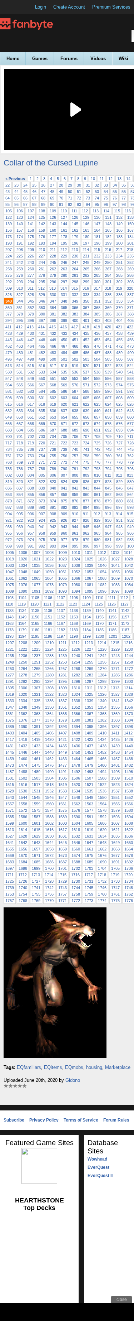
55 (115, 191)
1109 (87, 598)
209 (31, 249)
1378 (49, 720)
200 (119, 243)
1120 (34, 604)
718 (19, 443)
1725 (9, 881)
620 (64, 404)
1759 (89, 894)
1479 (89, 765)
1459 (9, 759)
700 (8, 436)
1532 (49, 791)
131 (108, 217)
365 (64, 307)
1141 (112, 610)
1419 (36, 739)
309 (8, 288)
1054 (102, 572)
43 (7, 191)
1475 (36, 765)
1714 (49, 875)
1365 (62, 714)
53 (97, 191)
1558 (23, 804)
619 (53, 404)
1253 (62, 662)
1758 (75, 894)
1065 (62, 578)
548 (19, 378)
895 (97, 507)
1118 (9, 604)
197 (86, 243)
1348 (23, 707)
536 (75, 372)
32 (97, 185)
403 (108, 320)
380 (42, 314)
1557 (9, 804)
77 (123, 198)
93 (79, 204)
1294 (49, 681)
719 (31, 443)
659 (119, 417)
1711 (9, 875)
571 (86, 385)
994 (64, 546)
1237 (36, 656)
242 (19, 262)
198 (97, 243)
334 (97, 295)
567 (42, 385)
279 (53, 275)
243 (31, 262)
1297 (89, 681)
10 (93, 179)
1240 (75, 656)
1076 (23, 585)
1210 (49, 643)
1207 (9, 643)
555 (97, 378)
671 (64, 423)
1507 (89, 778)
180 (86, 237)
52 (88, 191)
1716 (75, 875)
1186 (112, 630)
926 (64, 520)
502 (75, 359)
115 (117, 211)
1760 (102, 894)
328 (31, 295)
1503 (36, 778)
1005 (9, 552)
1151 (48, 617)
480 (19, 353)
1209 (36, 643)
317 (97, 288)
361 (19, 307)
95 (97, 204)
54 (106, 191)
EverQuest (98, 1167)
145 (75, 224)
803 (19, 475)
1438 (102, 746)
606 (97, 398)
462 (8, 346)
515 (31, 365)
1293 (36, 681)
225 (19, 256)
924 (42, 520)
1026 (102, 559)
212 (63, 249)
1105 (35, 598)
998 (108, 546)
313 (52, 288)
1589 (62, 817)
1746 (102, 888)
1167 (61, 623)
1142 (125, 610)
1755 (36, 894)
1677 (115, 855)
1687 (62, 862)
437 (108, 333)
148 (108, 224)
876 (75, 501)
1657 (36, 849)
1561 (62, 804)
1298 (102, 681)
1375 (9, 720)
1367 (89, 714)
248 (86, 262)
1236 (23, 656)
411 (8, 327)
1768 (23, 900)
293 (19, 282)
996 (86, 546)
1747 (115, 888)
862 (108, 494)
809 (86, 475)
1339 (89, 701)
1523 (115, 784)
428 (8, 333)
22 (7, 185)
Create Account (69, 7)
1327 (115, 694)
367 (86, 307)
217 (119, 249)
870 (8, 501)
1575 (62, 810)
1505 (62, 778)
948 (119, 527)
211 (53, 249)
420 (108, 327)
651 (31, 417)
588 (86, 391)
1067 (89, 578)
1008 (49, 552)
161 (64, 230)
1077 (36, 585)
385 (97, 314)
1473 (9, 765)
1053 (89, 572)
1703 (89, 868)
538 (97, 372)
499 (42, 359)
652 (42, 417)
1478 (75, 765)
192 (31, 243)
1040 (102, 565)
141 (31, 224)
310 (19, 288)
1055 (115, 572)
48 (52, 191)
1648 (102, 842)
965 (119, 533)
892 (64, 507)
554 (86, 378)
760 (108, 456)
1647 (89, 842)
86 (16, 204)
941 (42, 527)
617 (31, 404)
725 (97, 443)
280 (64, 275)
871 (19, 501)
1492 (75, 772)
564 (8, 385)
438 (119, 333)
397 (42, 320)
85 (7, 204)
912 (97, 514)
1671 (36, 855)
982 (119, 539)
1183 (74, 630)
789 (53, 469)
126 (53, 217)
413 (30, 327)
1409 (89, 733)
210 (42, 249)
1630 (49, 836)
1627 (9, 836)
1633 (89, 836)
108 (42, 211)
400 (75, 320)
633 (19, 411)
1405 (36, 733)
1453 (115, 752)
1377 (36, 720)
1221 (9, 649)
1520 (75, 784)
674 (97, 423)
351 (97, 301)
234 (119, 256)
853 (8, 494)
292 (8, 282)
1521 (89, 784)
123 (19, 217)
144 (64, 224)
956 (19, 533)
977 (64, 539)
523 (119, 365)
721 (53, 443)
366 (75, 307)
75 (106, 198)
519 (75, 365)
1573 (36, 810)
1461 (36, 759)
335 (108, 295)
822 (42, 481)
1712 (22, 875)
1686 (49, 862)
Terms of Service (81, 1120)
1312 (102, 688)
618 (42, 404)
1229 (115, 649)
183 (119, 237)
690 (86, 430)
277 (31, 275)
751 (8, 456)
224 (8, 256)
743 (108, 449)
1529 (9, 791)
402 (97, 320)
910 (75, 514)
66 (25, 198)
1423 (89, 739)
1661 (89, 849)
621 (75, 404)
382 (64, 314)
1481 (115, 765)
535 (64, 372)
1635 (115, 836)
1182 (61, 630)
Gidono (72, 1080)
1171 (112, 623)
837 (19, 488)
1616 (49, 830)
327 (19, 295)
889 (31, 507)
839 (42, 488)
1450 (75, 752)
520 (86, 365)
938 (8, 527)
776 (97, 462)
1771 (62, 900)
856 (42, 494)
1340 (102, 701)
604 (75, 398)
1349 (36, 707)
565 (19, 385)
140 (19, 224)
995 (75, 546)
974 (31, 539)
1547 (62, 797)
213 (74, 249)
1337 (62, 701)
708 (97, 436)
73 (88, 198)
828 (108, 481)
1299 (115, 681)
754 (42, 456)
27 (52, 185)
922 (19, 520)
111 (74, 211)
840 (53, 488)
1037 (62, 565)
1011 (89, 552)
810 (97, 475)
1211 (62, 643)
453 (97, 340)
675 (108, 423)
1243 (115, 656)
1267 (62, 668)
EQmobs (74, 1067)
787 (31, 469)
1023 (62, 559)
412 (19, 327)
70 (61, 198)
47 (43, 191)
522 (108, 365)
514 (19, 365)
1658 (49, 849)
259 (19, 269)
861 (97, 494)
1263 (9, 668)
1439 (115, 746)
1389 (9, 726)
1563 (89, 804)
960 (64, 533)
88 (34, 204)
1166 (48, 623)
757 (75, 456)
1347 (9, 707)
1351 (62, 707)
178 (64, 237)
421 (119, 327)
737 (42, 449)
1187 (125, 630)
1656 (23, 849)
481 (31, 353)
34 (115, 185)
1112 (124, 598)
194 (53, 243)
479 (8, 353)
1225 (62, 649)
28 (61, 185)
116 (128, 211)
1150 (35, 617)
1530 (23, 791)
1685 (36, 862)
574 (119, 385)
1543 (9, 797)
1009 (62, 552)
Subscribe (14, 1120)
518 (64, 365)
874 (53, 501)
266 (97, 269)
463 (19, 346)
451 (75, 340)
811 (108, 475)
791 (75, 469)
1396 (102, 726)
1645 (62, 842)
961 (75, 533)
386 (108, 314)
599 (19, 398)
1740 (23, 888)
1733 (115, 881)
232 (97, 256)
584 (42, 391)
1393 (62, 726)
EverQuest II (100, 1175)
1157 (125, 617)
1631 (62, 836)
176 (42, 237)
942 (53, 527)
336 (119, 295)
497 (19, 359)
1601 (36, 823)
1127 (124, 604)
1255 (89, 662)
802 (8, 475)
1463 (62, 759)
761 (119, 456)
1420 (49, 739)
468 (75, 346)
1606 (102, 823)
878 (97, 501)
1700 (49, 868)
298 (75, 282)
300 (97, 282)
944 (75, 527)
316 (86, 288)
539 (108, 372)
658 (108, 417)
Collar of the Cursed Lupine (51, 162)
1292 (23, 681)
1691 (115, 862)
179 (75, 237)
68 (43, 198)
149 (119, 224)
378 (19, 314)
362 (31, 307)
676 (119, 423)
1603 (62, 823)
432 (53, 333)
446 (19, 340)
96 (106, 204)
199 (108, 243)
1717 (88, 875)
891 (53, 507)
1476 (49, 765)
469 (86, 346)
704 (53, 436)
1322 (49, 694)
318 (108, 288)
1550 (102, 797)
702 (31, 436)
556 (108, 378)
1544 (23, 797)
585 (53, 391)
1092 (49, 591)
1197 (61, 636)
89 (43, 204)
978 (75, 539)
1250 (23, 662)
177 (53, 237)
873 (42, 501)
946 (97, 527)
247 (75, 262)
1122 (60, 604)
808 (75, 475)
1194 (22, 636)
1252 (49, 662)
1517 (36, 784)
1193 (9, 636)
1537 (115, 791)
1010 (75, 552)
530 (8, 372)
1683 (9, 862)
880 (119, 501)
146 (86, 224)
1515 (9, 784)
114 (106, 211)
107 (31, 211)
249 (97, 262)
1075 (9, 585)
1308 (49, 688)
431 (42, 333)
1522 (102, 784)
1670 (23, 855)
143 (53, 224)
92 (70, 204)
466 (53, 346)
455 (119, 340)
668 (31, 423)
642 (119, 411)
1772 (75, 900)
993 (53, 546)
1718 (102, 875)
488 (108, 353)
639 (86, 411)
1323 (62, 694)
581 (8, 391)
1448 (49, 752)
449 (53, 340)
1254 (75, 662)
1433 (36, 746)
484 (64, 353)
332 (75, 295)
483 (53, 353)
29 (70, 185)
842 (75, 488)
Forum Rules (116, 1120)
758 (86, 456)
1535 (89, 791)
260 (31, 269)
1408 (75, 733)
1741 (36, 888)
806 (53, 475)
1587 (36, 817)
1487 (9, 772)
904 (8, 514)
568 (53, 385)
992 (42, 546)
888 (19, 507)
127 (64, 217)
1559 (36, 804)
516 (42, 365)
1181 (48, 630)
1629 (36, 836)
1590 (75, 817)
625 (119, 404)
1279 (36, 675)
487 (97, 353)
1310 (75, 688)
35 (123, 185)
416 (63, 327)
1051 (62, 572)
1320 (23, 694)
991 (31, 546)
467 (64, 346)
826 (86, 481)
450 (64, 340)
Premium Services (111, 7)
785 (8, 469)
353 (119, 301)
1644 (49, 842)
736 (31, 449)
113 (96, 211)
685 (31, 430)
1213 (88, 643)
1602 (49, 823)
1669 (9, 855)
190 (8, 243)
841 (64, 488)
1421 (62, 739)
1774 (102, 900)
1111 (111, 598)
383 (75, 314)
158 (31, 230)
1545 (36, 797)
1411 (115, 733)
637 (64, 411)
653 (53, 417)
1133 (9, 610)
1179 (22, 630)
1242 (102, 656)
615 (8, 404)
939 (19, 527)
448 (42, 340)
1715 (62, 875)
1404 (23, 733)
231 (86, 256)
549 (31, 378)
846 (119, 488)
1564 (102, 804)
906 (31, 514)
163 (86, 230)
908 (53, 514)
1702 (75, 868)
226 (31, 256)
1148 (9, 617)
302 (119, 282)
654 (64, 417)
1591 (89, 817)
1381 (89, 720)
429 (19, 333)
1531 (36, 791)
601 (42, 398)
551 (53, 378)
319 (119, 288)
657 (97, 417)
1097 (115, 591)
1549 (89, 797)
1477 (62, 765)
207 (8, 249)
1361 (9, 714)
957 (31, 533)
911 (86, 514)
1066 (75, 578)
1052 (75, 572)
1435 (62, 746)
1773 (89, 900)
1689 (89, 862)
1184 (87, 630)
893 (75, 507)
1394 (75, 726)
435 (86, 333)
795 (119, 469)
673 (86, 423)
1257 (115, 662)
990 (19, 546)
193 (42, 243)
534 (53, 372)
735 (19, 449)
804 (31, 475)
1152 (61, 617)
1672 (49, 855)
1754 (23, 894)
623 (97, 404)
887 (8, 507)
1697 (9, 868)
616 (19, 404)
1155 (99, 617)
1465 (89, 759)
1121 (47, 604)
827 (97, 481)
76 (115, 198)
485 (75, 353)
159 (42, 230)
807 (64, 475)
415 (52, 327)
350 (86, 301)
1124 (86, 604)
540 (119, 372)
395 (19, 320)
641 (108, 411)
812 (119, 475)
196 (75, 243)
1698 (23, 868)
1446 (23, 752)
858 (64, 494)
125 (42, 217)
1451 (89, 752)
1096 (102, 591)
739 (64, 449)
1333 (9, 701)
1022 (49, 559)
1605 (89, 823)
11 (102, 179)
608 (119, 398)
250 (108, 262)
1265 (36, 668)
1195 (35, 636)
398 (53, 320)
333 (86, 295)
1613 (9, 830)
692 (108, 430)
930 (108, 520)
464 (31, 346)
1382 (102, 720)
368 (97, 307)
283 (97, 275)
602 (53, 398)
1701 (62, 868)
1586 (23, 817)
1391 (36, 726)
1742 (49, 888)
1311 (89, 688)
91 (61, 204)
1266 (49, 668)
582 (19, 391)
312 (41, 288)
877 (86, 501)
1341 (115, 701)
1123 (73, 604)
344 (19, 301)
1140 (99, 610)
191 (19, 243)
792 (86, 469)
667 (19, 423)
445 (8, 340)
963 (97, 533)
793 (97, 469)
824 (64, 481)
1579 (115, 810)
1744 (75, 888)
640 (97, 411)
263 (64, 269)
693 (119, 430)
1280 (49, 675)
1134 (22, 610)
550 (42, 378)
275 (8, 275)
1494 (102, 772)
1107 (61, 598)
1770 (49, 900)
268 (119, 269)
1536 (102, 791)
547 (8, 378)
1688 (75, 862)
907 (42, 514)
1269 (89, 668)
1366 (75, 714)
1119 (22, 604)
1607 (115, 823)
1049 (36, 572)
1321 (36, 694)
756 (64, 456)
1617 (62, 830)
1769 (36, 900)
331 (64, 295)
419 (97, 327)
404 (119, 320)
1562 (75, 804)
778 (119, 462)
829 (119, 481)
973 (19, 539)
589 (97, 391)
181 (97, 237)
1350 (49, 707)
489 (119, 353)
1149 (22, 617)
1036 (49, 565)
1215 (115, 643)
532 (31, 372)
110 (64, 211)
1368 (102, 714)
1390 (23, 726)
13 (119, 179)
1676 (102, 855)
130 (97, 217)
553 (75, 378)
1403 (9, 733)
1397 (115, 726)
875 (64, 501)
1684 (23, 862)
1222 (23, 649)
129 (86, 217)
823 (53, 481)
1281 (62, 675)
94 (88, 204)
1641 (9, 842)
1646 (75, 842)
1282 (75, 675)
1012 (102, 552)
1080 (75, 585)
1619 (89, 830)
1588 (49, 817)
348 (64, 301)
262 (53, 269)
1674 (75, 855)
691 (97, 430)
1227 (89, 649)
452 (86, 340)
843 (86, 488)
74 (97, 198)
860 (86, 494)
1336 (49, 701)
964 (108, 533)
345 (31, 301)
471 (108, 346)
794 (108, 469)
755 (53, 456)
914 (119, 514)
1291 (9, 681)
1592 (102, 817)
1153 (74, 617)
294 (31, 282)
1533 (62, 791)
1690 (102, 862)
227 (42, 256)
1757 (62, 894)
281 (75, 275)
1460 (23, 759)
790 (64, 469)
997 (97, 546)
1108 (74, 598)
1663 (115, 849)
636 (53, 411)
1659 (62, 849)
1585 (9, 817)
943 (64, 527)
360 (8, 307)
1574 (49, 810)
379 (31, 314)
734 (8, 449)
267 (108, 269)
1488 (23, 772)
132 (119, 217)
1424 (102, 739)
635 (42, 411)
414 (41, 327)
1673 (62, 855)
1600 (23, 823)
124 (31, 217)
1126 (112, 604)
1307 (36, 688)
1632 (75, 836)
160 (53, 230)
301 (108, 282)
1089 (9, 591)
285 (119, 275)
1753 (9, 894)
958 (42, 533)
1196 (48, 636)
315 (74, 288)
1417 (9, 739)
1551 (115, 797)
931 (119, 520)
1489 (36, 772)
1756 (49, 894)
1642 (23, 842)
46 (34, 191)
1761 (115, 894)
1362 (23, 714)
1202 (126, 636)
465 (42, 346)
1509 (115, 778)
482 (42, 353)
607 (108, 398)
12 (110, 179)
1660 (75, 849)
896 (108, 507)
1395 (89, 726)
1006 (23, 552)
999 (119, 546)
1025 (89, 559)
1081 (89, 585)
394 (8, 320)
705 (64, 436)
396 (31, 320)
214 (86, 249)
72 (79, 198)
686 (42, 430)
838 (31, 488)
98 (123, 204)
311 (31, 288)
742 (97, 449)
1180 (35, 630)
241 (8, 262)
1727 (36, 881)
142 (42, 224)
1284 (102, 675)
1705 (115, 868)
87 (25, 204)
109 (53, 211)
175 (31, 237)
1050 (49, 572)
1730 (75, 881)
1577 (89, 810)
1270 (102, 668)
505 (108, 359)
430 (31, 333)
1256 (102, 662)
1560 (49, 804)
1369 (115, 714)
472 (119, 346)
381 (53, 314)
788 (42, 469)
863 (119, 494)
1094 (75, 591)
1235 (9, 656)
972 (8, 539)
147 (97, 224)
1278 (23, 675)
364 (53, 307)
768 (8, 462)
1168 (74, 623)
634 (31, 411)
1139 (87, 610)
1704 (102, 868)
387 (119, 314)
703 (42, 436)
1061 (9, 578)
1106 (48, 598)
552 (64, 378)
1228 (102, 649)
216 (108, 249)
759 (97, 456)
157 (19, 230)
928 (86, 520)
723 (75, 443)
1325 (89, 694)
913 (108, 514)
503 (86, 359)
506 (119, 359)
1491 (62, 772)
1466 (102, 759)
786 (19, 469)
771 (42, 462)
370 (119, 307)
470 (97, 346)
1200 (99, 636)
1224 (49, 649)
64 (7, 198)
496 (8, 359)
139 (8, 224)
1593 (115, 817)
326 (8, 295)
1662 (102, 849)
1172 (125, 623)
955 (8, 533)
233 (108, 256)
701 (19, 436)
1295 (62, 681)
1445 (9, 752)
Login (40, 7)
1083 (115, 585)
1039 (89, 565)
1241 (89, 656)
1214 (102, 643)
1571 (9, 810)
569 (64, 385)
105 (8, 211)
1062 (23, 578)
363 (42, 307)
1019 (9, 559)
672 (75, 423)
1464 (75, 759)
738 (53, 449)
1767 (9, 900)
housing (94, 1067)
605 (86, 398)
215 (97, 249)
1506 (75, 778)
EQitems (53, 1067)
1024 (75, 559)
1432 (23, 746)
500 (53, 359)
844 (97, 488)
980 (97, 539)
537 (86, 372)
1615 (36, 830)
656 (86, 417)
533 (42, 372)
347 (53, 301)
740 (75, 449)
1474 (23, 765)
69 (52, 198)
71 (70, 198)
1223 (36, 649)
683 (8, 430)
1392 (49, 726)
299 (86, 282)
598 (8, 398)
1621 (115, 830)
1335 (36, 701)
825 (75, 481)
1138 (74, 610)
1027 (115, 559)
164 (97, 230)
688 (64, 430)
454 (108, 340)
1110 (99, 598)
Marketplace (117, 1067)
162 (75, 230)
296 (53, 282)
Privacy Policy (44, 1120)
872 (31, 501)
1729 (62, 881)
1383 (115, 720)
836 (8, 488)
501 (64, 359)
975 (42, 539)
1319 (9, 694)
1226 (75, 649)
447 (31, 340)
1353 (89, 707)
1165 (35, 623)
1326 (102, 694)
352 (108, 301)
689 (75, 430)
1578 (102, 810)
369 (108, 307)
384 (86, 314)
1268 (75, 668)
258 (8, 269)
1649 (115, 842)
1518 (49, 784)
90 (52, 204)
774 (75, 462)
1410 (102, 733)
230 (75, 256)
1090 (23, 591)
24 (25, 185)
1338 (75, 701)
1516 (23, 784)
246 (64, 262)
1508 (102, 778)
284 (108, 275)
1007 (36, 552)
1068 (102, 578)
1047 (9, 572)
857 (53, 494)
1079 (62, 585)
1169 (87, 623)
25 (34, 185)
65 (16, 198)
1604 (75, 823)
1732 (102, 881)
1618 (75, 830)
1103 (9, 598)
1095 (89, 591)
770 (31, 462)
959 (53, 533)
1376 (23, 720)
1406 (49, 733)
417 (74, 327)
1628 (23, 836)
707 (86, 436)
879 (108, 501)
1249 (9, 662)
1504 (49, 778)
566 (31, 385)
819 (8, 481)
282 (86, 275)
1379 (62, 720)
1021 (36, 559)
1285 (115, 675)
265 (86, 269)
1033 (9, 565)
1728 (49, 881)
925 (53, 520)
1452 (102, 752)
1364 (49, 714)
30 (79, 185)
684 (19, 430)
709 (108, 436)
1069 (115, 578)
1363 (36, 714)
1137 (61, 610)
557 (119, 378)
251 (119, 262)
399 (64, 320)
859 (75, 494)
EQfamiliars (29, 1067)
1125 (99, 604)
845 (108, 488)
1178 (9, 630)
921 (8, 520)
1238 (49, 656)
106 (19, 211)
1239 (62, 656)
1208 (23, 643)
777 (108, 462)
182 (108, 237)
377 (8, 314)
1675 (89, 855)
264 (75, 269)
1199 (87, 636)
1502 (23, 778)
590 (108, 391)
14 (128, 179)
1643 (36, 842)
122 (8, 217)
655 (75, 417)
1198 (74, 636)
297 (64, 282)
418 (86, 327)
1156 (112, 617)
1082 (102, 585)
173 (8, 237)
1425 (115, 739)
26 (43, 185)
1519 (62, 784)
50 (70, 191)
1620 (102, 830)
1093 (62, 591)
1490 (49, 772)
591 (119, 391)
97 (115, 204)
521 (97, 365)
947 (108, 527)
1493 (89, 772)
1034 (23, 565)
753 (31, 456)
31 (88, 185)
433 (64, 333)
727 (119, 443)
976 (53, 539)
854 (19, 494)
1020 (23, 559)
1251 (36, 662)
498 (31, 359)
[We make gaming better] (22, 7)
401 (86, 320)
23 (16, 185)
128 (75, 217)
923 (31, 520)
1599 (9, 823)
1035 (36, 565)
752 (19, 456)
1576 (75, 810)
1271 (115, 668)
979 (86, 539)
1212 (75, 643)
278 (42, 275)
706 (75, 436)
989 (8, 546)
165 (108, 230)
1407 (62, 733)
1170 (99, 623)
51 (79, 191)
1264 (23, 668)
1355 (115, 707)
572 (97, 385)
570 (75, 385)
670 (53, 423)
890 (42, 507)
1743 (62, 888)
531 (19, 372)
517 (53, 365)
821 (31, 481)
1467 (115, 759)
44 (16, 191)
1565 (115, 804)
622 (86, 404)
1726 (23, 881)
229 (64, 256)
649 (8, 417)
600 (31, 398)
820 (19, 481)
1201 (113, 636)
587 (75, 391)
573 (108, 385)
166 (119, 230)
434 (75, 333)
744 (119, 449)
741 (86, 449)
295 (42, 282)
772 (53, 462)
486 (86, 353)
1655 (9, 849)
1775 (115, 900)
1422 (75, 739)
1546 (49, 797)
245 (53, 262)
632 (8, 411)
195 (64, 243)
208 (19, 249)
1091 (36, 591)
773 (64, 462)
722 (64, 443)
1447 (36, 752)
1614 (23, 830)
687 (53, 430)
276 (19, 275)
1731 (89, 881)
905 (19, 514)
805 (42, 475)
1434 (49, 746)
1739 (9, 888)
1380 (75, 720)
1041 (115, 565)
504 (97, 359)
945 (86, 527)
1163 (9, 623)
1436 (75, 746)
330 (53, 295)
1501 (9, 778)
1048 (23, 572)
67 (34, 198)
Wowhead (97, 1159)
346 (42, 301)
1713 (35, 875)
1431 (9, 746)
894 (86, 507)
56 (123, 191)
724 (86, 443)
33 (106, 185)
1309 (62, 688)
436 (97, 333)
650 (19, 417)
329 (42, 295)
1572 (23, 810)
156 (8, 230)
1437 (89, 746)
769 (19, 462)
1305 (9, 688)
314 (63, 288)
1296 (75, 681)
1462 (49, 759)
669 (42, 423)
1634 (102, 836)
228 (53, 256)
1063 (36, 578)
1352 (75, 707)
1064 (49, 578)
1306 (23, 688)
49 (61, 191)
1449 (62, 752)
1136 (48, 610)
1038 (75, 565)
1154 (87, 617)
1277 (9, 675)
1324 (75, 694)
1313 (115, 688)
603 (64, 398)
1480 (102, 765)
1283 (89, 675)
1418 (23, 739)
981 (108, 539)
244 (42, 262)
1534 (75, 791)
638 (75, 411)
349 (75, 301)
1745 (89, 888)
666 (8, 423)
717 (8, 443)
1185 (99, 630)
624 (108, 404)
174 (19, 237)
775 (86, 462)
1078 (49, 585)
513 (8, 365)
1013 (115, 552)
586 (64, 391)
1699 (36, 868)
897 (119, 507)
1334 (23, 701)
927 (75, 520)
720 (42, 443)
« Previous (15, 179)
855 (31, 494)
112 (85, 211)
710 (119, 436)
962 (86, 533)
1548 (75, 797)
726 (108, 443)
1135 (35, 610)
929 (97, 520)
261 (42, 269)
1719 (115, 875)
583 (31, 391)
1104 (22, 598)
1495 (115, 772)
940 (31, 527)
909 (64, 514)
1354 (102, 707)
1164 (22, 623)
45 (25, 191)
